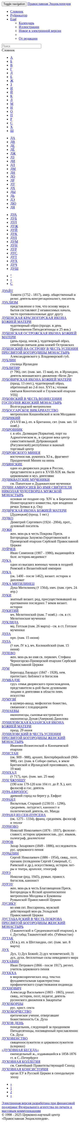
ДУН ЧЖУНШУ (14, 780)
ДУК (13, 234)
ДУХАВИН (10, 961)
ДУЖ (14, 226)
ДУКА (6, 560)
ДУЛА (6, 634)
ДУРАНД (8, 799)
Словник (16, 11)
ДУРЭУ (7, 884)
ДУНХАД (9, 772)
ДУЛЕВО (8, 653)
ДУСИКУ (9, 903)
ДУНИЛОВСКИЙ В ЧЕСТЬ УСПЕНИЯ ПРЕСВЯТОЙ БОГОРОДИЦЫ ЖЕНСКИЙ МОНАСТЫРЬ (33, 738)
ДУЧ (13, 265)
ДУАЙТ (7, 291)
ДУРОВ (7, 842)
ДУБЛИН (9, 360)
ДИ (12, 161)
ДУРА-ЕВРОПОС (15, 792)
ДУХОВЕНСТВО (15, 1038)
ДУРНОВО (10, 826)
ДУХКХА (9, 973)
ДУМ (14, 241)
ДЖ (13, 153)
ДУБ (13, 218)
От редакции (28, 38)
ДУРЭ (6, 873)
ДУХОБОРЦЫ (12, 1004)
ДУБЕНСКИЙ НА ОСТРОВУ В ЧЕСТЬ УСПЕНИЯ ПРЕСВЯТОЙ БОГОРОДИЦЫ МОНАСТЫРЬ (40, 350)
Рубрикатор (18, 15)
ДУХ (13, 261)
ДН (12, 172)
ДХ (12, 188)
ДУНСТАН (10, 753)
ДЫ (13, 192)
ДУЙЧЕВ (9, 549)
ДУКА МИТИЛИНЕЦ (18, 584)
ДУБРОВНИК (12, 429)
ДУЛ (13, 238)
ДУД (13, 222)
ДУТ (13, 257)
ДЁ (12, 149)
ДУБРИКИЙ (11, 418)
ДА (12, 138)
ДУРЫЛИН (10, 853)
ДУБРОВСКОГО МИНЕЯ (21, 453)
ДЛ (12, 165)
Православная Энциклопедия (49, 4)
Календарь (26, 23)
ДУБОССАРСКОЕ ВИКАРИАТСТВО (30, 410)
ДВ (12, 142)
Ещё (13, 19)
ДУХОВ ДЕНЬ (12, 1023)
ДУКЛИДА (10, 622)
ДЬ (12, 196)
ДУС (13, 253)
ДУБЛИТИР (11, 368)
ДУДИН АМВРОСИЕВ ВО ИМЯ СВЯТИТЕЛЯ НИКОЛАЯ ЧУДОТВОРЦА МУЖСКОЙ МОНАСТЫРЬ (37, 491)
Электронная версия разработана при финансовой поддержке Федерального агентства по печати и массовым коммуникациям (38, 1107)
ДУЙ (13, 230)
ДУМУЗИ (9, 699)
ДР (12, 180)
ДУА (13, 214)
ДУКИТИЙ (10, 611)
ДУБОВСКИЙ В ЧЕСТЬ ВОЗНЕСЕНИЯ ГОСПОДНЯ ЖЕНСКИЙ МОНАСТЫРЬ (32, 400)
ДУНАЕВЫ (10, 711)
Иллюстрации (29, 27)
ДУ (12, 184)
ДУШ (14, 268)
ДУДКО (7, 518)
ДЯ (12, 207)
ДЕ (12, 146)
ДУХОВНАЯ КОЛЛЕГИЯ (21, 1061)
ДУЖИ (7, 530)
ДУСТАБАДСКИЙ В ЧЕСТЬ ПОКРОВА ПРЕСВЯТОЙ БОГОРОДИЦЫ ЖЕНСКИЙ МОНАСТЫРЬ (33, 923)
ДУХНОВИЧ (11, 988)
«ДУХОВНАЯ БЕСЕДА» (20, 1050)
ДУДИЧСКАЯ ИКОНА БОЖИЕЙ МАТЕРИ (34, 510)
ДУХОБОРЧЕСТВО (16, 1011)
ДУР (13, 249)
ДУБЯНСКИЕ (12, 464)
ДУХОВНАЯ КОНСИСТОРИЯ (25, 1069)
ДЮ (13, 203)
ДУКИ (6, 595)
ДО (12, 176)
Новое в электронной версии (40, 31)
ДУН (13, 245)
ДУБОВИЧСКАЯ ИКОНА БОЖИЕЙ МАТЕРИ (36, 379)
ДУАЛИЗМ (10, 302)
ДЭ (12, 199)
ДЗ (12, 157)
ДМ (13, 169)
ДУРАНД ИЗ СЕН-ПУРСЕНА (24, 815)
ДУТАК (7, 938)
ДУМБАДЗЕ (11, 680)
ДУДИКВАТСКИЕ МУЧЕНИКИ (26, 480)
